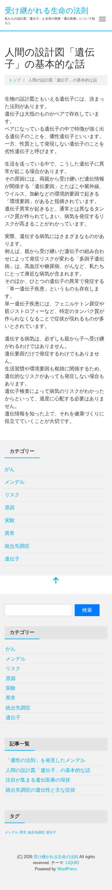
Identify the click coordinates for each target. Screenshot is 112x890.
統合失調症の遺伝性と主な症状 (40, 790)
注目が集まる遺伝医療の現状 (38, 780)
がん (10, 469)
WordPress (67, 869)
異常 (10, 533)
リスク (12, 494)
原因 (10, 507)
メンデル (15, 482)
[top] (56, 581)
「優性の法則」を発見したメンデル (45, 760)
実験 (10, 520)
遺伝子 (12, 558)
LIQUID (72, 862)
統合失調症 (17, 546)
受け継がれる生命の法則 (46, 10)
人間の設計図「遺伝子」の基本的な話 (48, 770)
